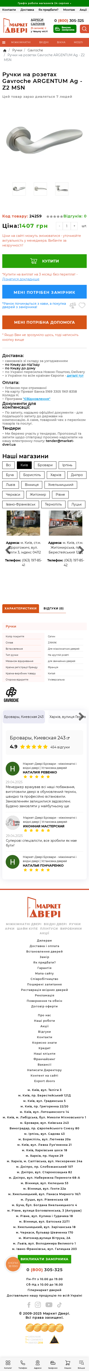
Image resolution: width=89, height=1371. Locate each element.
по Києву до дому (20, 368)
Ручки (75, 924)
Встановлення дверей (44, 951)
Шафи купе (27, 929)
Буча (10, 475)
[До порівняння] (72, 305)
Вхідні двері (55, 924)
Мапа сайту (44, 973)
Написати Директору (44, 1070)
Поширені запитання (44, 984)
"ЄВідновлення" (36, 399)
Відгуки (44, 1031)
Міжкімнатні (21, 42)
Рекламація (44, 995)
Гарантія (44, 968)
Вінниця (32, 485)
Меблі (78, 42)
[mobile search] (84, 29)
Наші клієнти (44, 1053)
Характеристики (21, 608)
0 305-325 (69, 21)
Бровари (45, 465)
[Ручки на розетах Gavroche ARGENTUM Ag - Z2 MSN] (44, 141)
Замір (44, 957)
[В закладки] (82, 305)
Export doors (44, 1081)
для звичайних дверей (61, 661)
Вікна (61, 42)
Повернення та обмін (44, 1001)
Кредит (45, 1048)
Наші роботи (44, 1020)
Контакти (9, 9)
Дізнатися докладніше (20, 279)
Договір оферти (44, 1006)
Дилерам (44, 940)
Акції (83, 9)
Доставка (27, 9)
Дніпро (77, 475)
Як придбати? (48, 9)
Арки (10, 929)
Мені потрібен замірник (44, 292)
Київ (24, 465)
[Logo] (15, 25)
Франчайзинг (44, 1059)
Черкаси (13, 494)
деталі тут (75, 375)
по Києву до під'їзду (22, 365)
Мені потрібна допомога (44, 322)
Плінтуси (49, 929)
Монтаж (69, 9)
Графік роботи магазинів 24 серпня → (44, 3)
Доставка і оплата (44, 946)
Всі (8, 465)
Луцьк (76, 504)
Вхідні (44, 42)
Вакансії (44, 1064)
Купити (50, 261)
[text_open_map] (68, 738)
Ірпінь (67, 465)
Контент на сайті (44, 1075)
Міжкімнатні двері (24, 924)
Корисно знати (44, 1042)
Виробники (71, 929)
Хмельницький (60, 485)
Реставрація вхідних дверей (44, 990)
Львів (10, 485)
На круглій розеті (58, 655)
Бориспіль (32, 475)
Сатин (51, 636)
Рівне (60, 494)
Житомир (38, 494)
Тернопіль (53, 504)
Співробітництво (44, 979)
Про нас (44, 1015)
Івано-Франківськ (20, 504)
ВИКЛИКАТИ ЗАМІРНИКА (44, 1259)
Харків (55, 475)
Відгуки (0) (54, 608)
